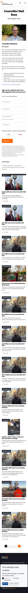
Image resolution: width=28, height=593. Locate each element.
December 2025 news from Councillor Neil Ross (13, 468)
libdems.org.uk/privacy (12, 151)
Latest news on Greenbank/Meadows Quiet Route (13, 284)
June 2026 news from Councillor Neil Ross (13, 254)
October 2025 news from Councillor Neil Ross (13, 530)
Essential (7, 578)
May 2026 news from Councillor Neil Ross (13, 315)
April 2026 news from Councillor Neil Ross (13, 344)
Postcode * (4, 122)
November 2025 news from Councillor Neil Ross (13, 499)
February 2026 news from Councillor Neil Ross (13, 406)
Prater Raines (11, 588)
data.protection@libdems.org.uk (8, 154)
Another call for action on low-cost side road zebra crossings (12, 437)
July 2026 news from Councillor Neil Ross (13, 223)
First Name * (5, 99)
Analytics (16, 578)
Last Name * (5, 107)
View (14, 188)
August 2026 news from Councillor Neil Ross (14, 192)
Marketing (7, 580)
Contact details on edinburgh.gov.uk (11, 84)
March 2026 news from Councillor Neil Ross (13, 375)
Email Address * (5, 114)
